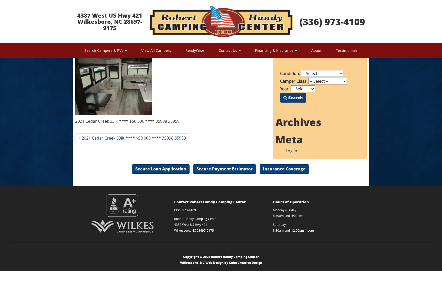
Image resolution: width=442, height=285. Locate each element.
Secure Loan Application (160, 169)
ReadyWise (194, 50)
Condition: (290, 73)
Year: (285, 89)
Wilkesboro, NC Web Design (202, 263)
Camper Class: (293, 81)
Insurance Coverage (284, 169)
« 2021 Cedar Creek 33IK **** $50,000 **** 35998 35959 (132, 138)
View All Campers (156, 50)
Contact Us (228, 50)
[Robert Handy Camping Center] (221, 21)
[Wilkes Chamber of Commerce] (122, 226)
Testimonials (347, 50)
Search (295, 98)
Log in (291, 151)
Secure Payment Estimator (224, 169)
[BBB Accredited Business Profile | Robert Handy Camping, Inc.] (122, 205)
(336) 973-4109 (332, 21)
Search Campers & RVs (104, 50)
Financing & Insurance (274, 50)
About (316, 50)
